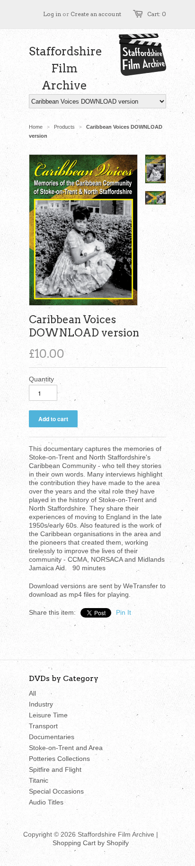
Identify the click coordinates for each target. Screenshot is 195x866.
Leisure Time (48, 715)
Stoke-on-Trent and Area (66, 747)
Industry (41, 704)
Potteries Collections (59, 758)
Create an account (96, 14)
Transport (43, 726)
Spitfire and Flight (55, 769)
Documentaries (51, 737)
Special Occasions (56, 791)
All (32, 693)
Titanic (38, 780)
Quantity (41, 379)
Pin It (123, 612)
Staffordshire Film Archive (64, 68)
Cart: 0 (156, 14)
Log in (52, 14)
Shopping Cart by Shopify (91, 843)
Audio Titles (46, 802)
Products (64, 127)
